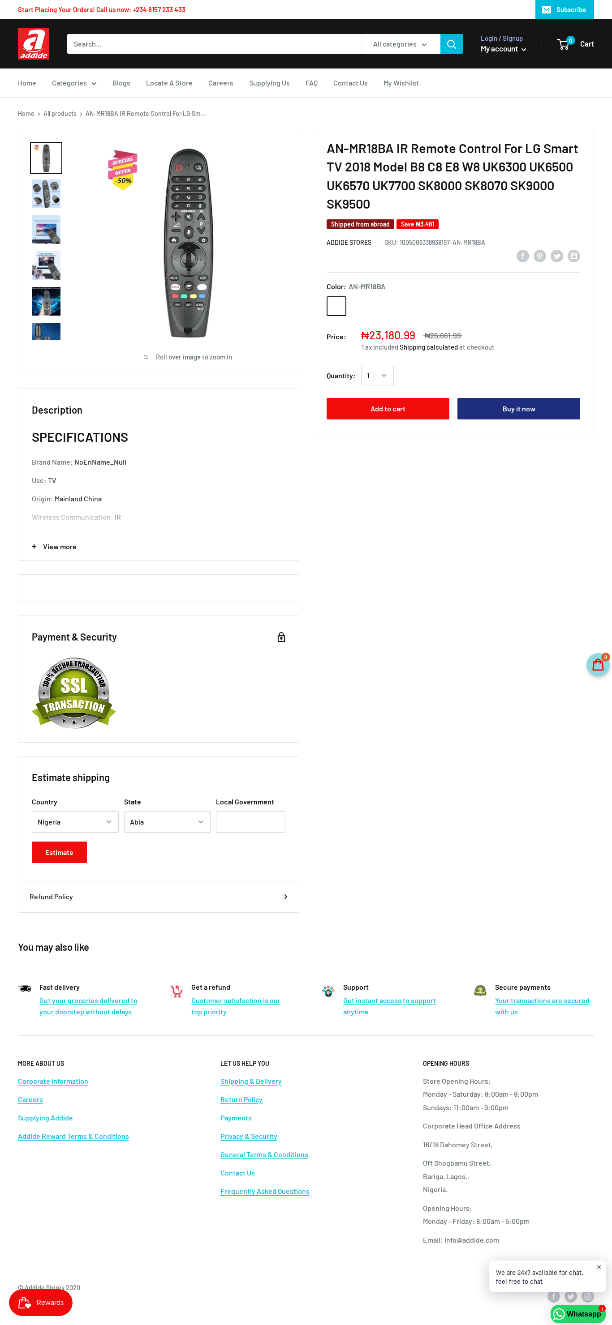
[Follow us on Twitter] (571, 1296)
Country (44, 801)
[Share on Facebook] (523, 255)
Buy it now (519, 408)
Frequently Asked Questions (265, 1191)
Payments (236, 1117)
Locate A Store (169, 82)
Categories (69, 82)
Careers (220, 82)
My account (500, 48)
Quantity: (341, 375)
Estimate (59, 852)
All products (60, 113)
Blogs (121, 82)
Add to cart (388, 408)
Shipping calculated (429, 347)
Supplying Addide (45, 1117)
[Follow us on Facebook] (553, 1296)
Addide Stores (349, 242)
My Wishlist (401, 82)
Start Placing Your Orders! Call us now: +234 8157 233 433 (101, 9)
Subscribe (571, 9)
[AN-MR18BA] (336, 306)
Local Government (245, 801)
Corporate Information (53, 1081)
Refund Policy (51, 896)
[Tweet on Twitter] (557, 255)
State (132, 801)
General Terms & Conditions (264, 1154)
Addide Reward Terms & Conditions (73, 1136)
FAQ (312, 82)
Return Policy (241, 1099)
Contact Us (350, 82)
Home (27, 82)
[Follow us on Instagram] (588, 1296)
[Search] (451, 44)
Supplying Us (269, 82)
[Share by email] (574, 255)
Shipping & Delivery (251, 1081)
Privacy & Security (248, 1136)
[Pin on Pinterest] (540, 255)
